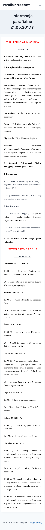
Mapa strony (36, 522)
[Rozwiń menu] (40, 5)
